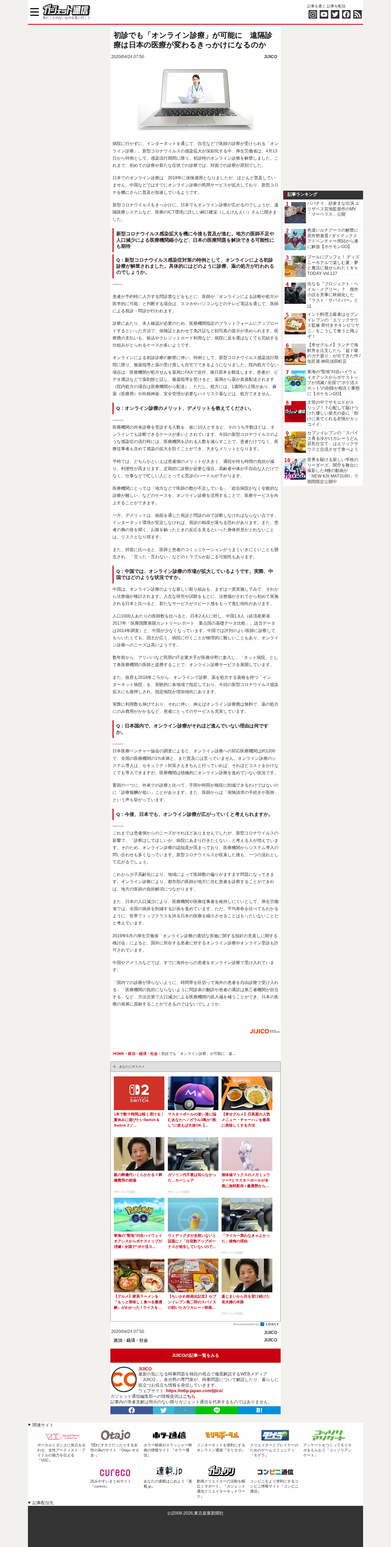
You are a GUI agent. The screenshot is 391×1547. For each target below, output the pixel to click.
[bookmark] (259, 1410)
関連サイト (43, 1425)
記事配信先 (43, 1503)
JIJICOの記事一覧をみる (195, 1355)
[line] (217, 1410)
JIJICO (270, 56)
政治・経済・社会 (131, 1340)
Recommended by (246, 1324)
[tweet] (163, 1410)
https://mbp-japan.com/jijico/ (194, 1390)
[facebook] (131, 1410)
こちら (189, 1396)
